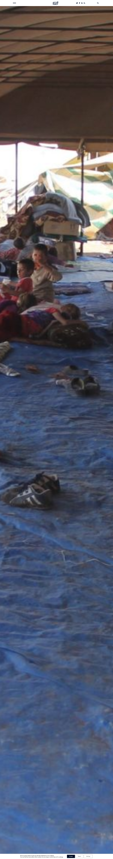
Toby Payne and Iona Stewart (56, 461)
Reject (79, 856)
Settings (88, 856)
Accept (71, 856)
